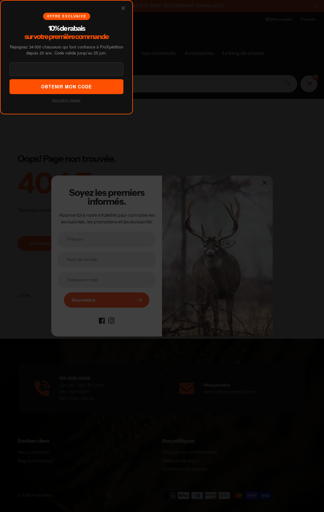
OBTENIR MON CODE (66, 86)
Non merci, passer (66, 99)
